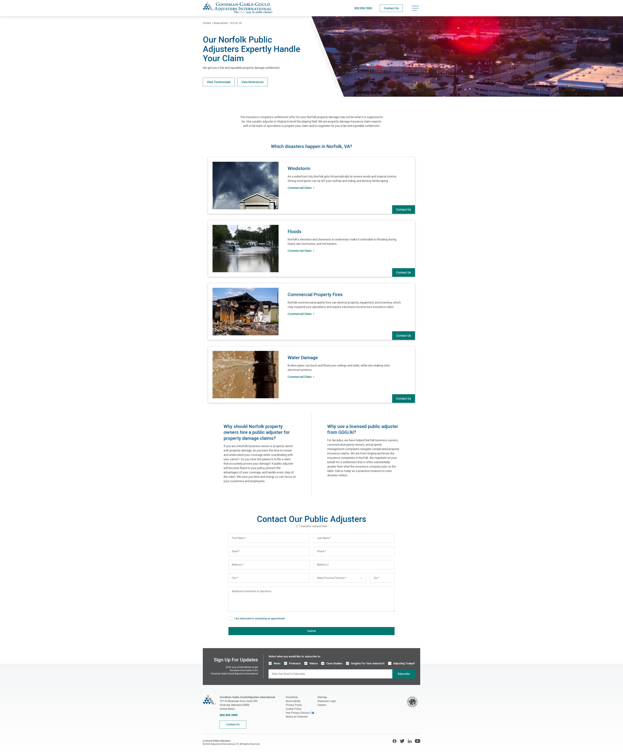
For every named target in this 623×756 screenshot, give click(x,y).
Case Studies (334, 663)
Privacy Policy (294, 705)
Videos (313, 663)
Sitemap (322, 697)
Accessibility (293, 701)
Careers (322, 705)
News (277, 663)
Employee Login (327, 701)
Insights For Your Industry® (368, 663)
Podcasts (295, 663)
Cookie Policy (293, 708)
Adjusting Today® (404, 663)
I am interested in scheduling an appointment (259, 618)
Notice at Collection (297, 716)
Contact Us (403, 209)
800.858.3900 (363, 8)
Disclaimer (292, 697)
